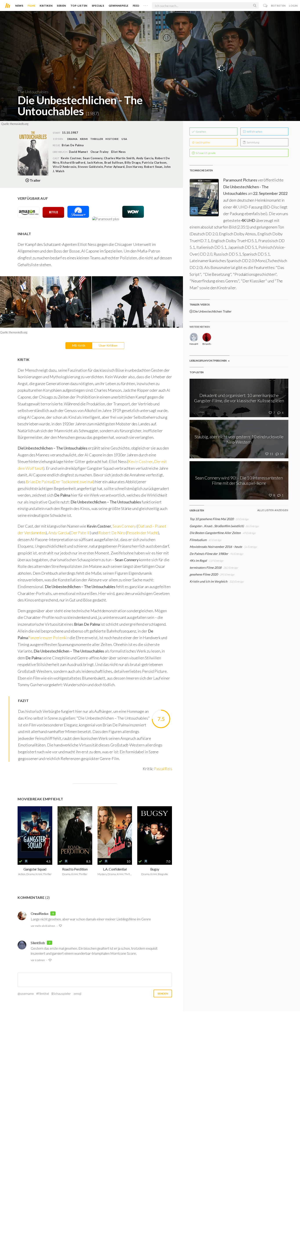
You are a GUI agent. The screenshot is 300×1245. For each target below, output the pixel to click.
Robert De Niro (111, 532)
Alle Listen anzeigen (272, 510)
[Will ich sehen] (26, 861)
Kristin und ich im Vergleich (208, 581)
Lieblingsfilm (202, 142)
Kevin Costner (140, 461)
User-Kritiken (108, 345)
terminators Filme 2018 (205, 567)
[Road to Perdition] (75, 832)
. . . (146, 4)
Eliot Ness (118, 152)
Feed (136, 5)
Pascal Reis (163, 768)
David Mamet (78, 152)
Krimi (84, 139)
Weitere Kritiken (200, 326)
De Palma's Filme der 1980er (209, 554)
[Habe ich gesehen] (20, 861)
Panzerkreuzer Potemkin (48, 637)
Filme (31, 5)
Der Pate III (80, 532)
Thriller (96, 139)
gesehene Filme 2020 (204, 574)
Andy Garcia (58, 532)
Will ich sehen (254, 131)
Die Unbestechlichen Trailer (212, 311)
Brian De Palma (39, 481)
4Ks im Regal (199, 560)
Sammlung (252, 142)
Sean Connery (124, 526)
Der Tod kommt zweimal (73, 481)
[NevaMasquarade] (194, 337)
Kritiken (46, 5)
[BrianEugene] (206, 337)
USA (124, 139)
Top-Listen (78, 5)
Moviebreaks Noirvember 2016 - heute (216, 546)
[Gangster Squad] (35, 832)
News (19, 5)
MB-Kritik (78, 345)
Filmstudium (198, 540)
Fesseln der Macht (142, 532)
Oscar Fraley (99, 152)
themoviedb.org (19, 124)
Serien (61, 5)
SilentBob (38, 943)
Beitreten (278, 5)
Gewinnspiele (118, 5)
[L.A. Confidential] (115, 832)
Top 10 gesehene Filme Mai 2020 (212, 519)
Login (293, 5)
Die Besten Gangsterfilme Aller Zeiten (215, 533)
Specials (98, 5)
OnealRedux (40, 913)
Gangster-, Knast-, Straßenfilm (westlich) (217, 526)
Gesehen (200, 131)
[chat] (265, 5)
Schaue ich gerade (205, 153)
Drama (72, 139)
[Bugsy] (154, 832)
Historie (112, 139)
